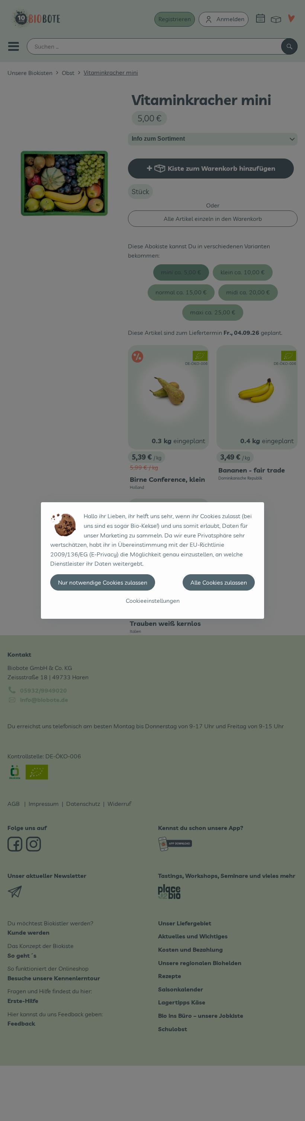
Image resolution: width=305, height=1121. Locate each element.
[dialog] (152, 560)
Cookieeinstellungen (153, 600)
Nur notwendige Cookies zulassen (102, 582)
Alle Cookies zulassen (218, 582)
